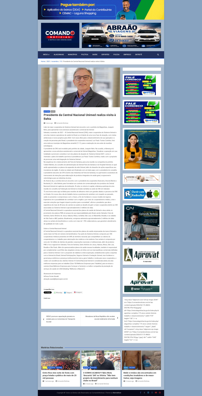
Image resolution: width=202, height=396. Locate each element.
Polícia (116, 55)
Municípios (72, 55)
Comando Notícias (62, 123)
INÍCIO (45, 55)
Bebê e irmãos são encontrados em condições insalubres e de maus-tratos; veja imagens (140, 375)
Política (84, 55)
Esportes (105, 55)
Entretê (138, 55)
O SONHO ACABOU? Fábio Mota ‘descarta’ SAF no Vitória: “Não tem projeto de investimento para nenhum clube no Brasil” (100, 377)
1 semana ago (49, 381)
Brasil (126, 367)
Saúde (94, 55)
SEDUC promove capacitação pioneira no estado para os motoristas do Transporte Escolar (60, 319)
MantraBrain (117, 393)
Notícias (46, 111)
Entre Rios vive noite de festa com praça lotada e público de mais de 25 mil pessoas (59, 375)
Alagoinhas (59, 55)
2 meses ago (89, 384)
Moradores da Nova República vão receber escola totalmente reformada (100, 317)
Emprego (127, 55)
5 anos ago (49, 123)
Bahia (45, 367)
